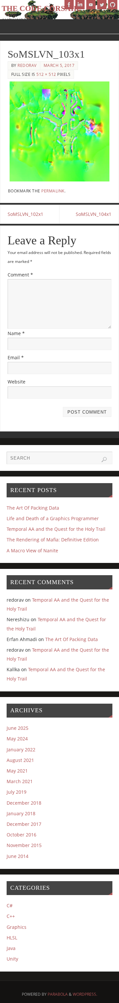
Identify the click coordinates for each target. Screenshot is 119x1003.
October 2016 (21, 834)
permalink (52, 191)
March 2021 (20, 781)
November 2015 (24, 845)
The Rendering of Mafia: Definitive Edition (53, 539)
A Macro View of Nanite (32, 550)
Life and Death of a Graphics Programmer (53, 518)
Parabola (58, 994)
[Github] (112, 4)
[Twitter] (101, 4)
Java (11, 948)
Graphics (16, 927)
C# (10, 905)
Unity (12, 959)
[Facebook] (69, 4)
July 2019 (16, 792)
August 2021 (20, 760)
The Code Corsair (40, 8)
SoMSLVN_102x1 (25, 214)
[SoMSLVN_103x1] (60, 131)
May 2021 (17, 771)
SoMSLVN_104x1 (93, 214)
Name (16, 333)
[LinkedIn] (80, 4)
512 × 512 (46, 74)
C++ (11, 916)
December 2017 (24, 824)
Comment (20, 275)
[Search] (104, 459)
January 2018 (21, 813)
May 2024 (17, 738)
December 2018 (24, 803)
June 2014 (17, 856)
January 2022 (21, 749)
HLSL (12, 937)
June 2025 (17, 728)
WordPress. (85, 994)
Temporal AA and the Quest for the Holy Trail (56, 529)
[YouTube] (91, 4)
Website (16, 381)
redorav (27, 65)
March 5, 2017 (59, 65)
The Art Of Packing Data (33, 508)
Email (16, 357)
